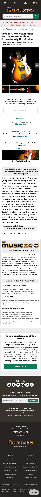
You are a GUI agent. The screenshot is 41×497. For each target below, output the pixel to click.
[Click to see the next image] (37, 65)
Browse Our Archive (20, 446)
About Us (10, 460)
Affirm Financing (10, 467)
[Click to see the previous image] (4, 65)
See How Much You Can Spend (20, 416)
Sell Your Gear (30, 463)
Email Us (20, 435)
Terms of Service (22, 490)
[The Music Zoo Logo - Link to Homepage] (20, 9)
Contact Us (31, 460)
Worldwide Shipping (30, 470)
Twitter (18, 385)
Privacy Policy (15, 490)
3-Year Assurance (31, 478)
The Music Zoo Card (10, 470)
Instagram (27, 385)
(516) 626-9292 (20, 124)
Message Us (20, 118)
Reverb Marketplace (9, 385)
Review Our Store (10, 474)
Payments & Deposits (30, 467)
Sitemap (10, 478)
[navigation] (5, 3)
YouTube (23, 385)
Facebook (14, 385)
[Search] (36, 16)
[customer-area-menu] (25, 3)
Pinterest (32, 385)
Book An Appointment (10, 463)
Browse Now (23, 136)
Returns (30, 474)
